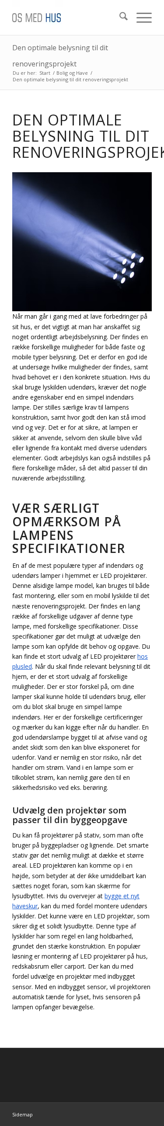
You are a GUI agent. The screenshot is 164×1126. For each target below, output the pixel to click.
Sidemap (22, 1114)
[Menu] (140, 17)
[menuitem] (119, 17)
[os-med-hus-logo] (68, 17)
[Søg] (119, 17)
